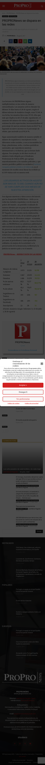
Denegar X (23, 392)
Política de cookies (13, 403)
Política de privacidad (31, 403)
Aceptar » (23, 385)
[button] (42, 364)
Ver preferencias (23, 399)
